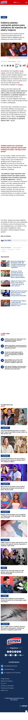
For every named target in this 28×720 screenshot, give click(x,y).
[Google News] (18, 652)
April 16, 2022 (6, 240)
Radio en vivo (4, 690)
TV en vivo (3, 683)
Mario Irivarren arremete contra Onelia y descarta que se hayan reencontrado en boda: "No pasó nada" (13, 488)
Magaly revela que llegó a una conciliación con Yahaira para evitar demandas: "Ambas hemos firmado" (13, 516)
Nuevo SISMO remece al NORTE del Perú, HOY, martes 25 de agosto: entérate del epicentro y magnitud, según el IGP (13, 628)
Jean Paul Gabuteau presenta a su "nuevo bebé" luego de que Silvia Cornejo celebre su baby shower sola (14, 432)
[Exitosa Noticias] (4, 2)
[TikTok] (20, 652)
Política (4, 17)
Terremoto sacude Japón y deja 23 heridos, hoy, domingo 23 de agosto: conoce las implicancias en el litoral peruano (14, 353)
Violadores (3, 251)
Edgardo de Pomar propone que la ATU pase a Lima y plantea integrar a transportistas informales (19, 293)
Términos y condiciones (7, 685)
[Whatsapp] (2, 65)
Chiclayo (20, 84)
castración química (17, 247)
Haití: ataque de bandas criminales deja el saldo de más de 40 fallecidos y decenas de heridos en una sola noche (15, 368)
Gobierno (3, 249)
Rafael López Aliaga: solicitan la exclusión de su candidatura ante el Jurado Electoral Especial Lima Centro (16, 347)
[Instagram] (15, 652)
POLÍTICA (18, 249)
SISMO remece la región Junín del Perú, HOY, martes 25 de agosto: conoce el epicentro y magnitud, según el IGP (14, 544)
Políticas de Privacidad (7, 688)
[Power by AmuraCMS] (23, 706)
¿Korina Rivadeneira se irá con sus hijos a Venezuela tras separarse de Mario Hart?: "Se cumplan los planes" (13, 460)
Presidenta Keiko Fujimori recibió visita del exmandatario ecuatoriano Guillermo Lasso (18, 303)
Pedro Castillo (11, 249)
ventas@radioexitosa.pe (10, 666)
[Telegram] (13, 65)
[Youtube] (13, 652)
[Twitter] (5, 65)
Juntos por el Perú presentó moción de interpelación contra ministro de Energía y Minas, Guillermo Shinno (18, 274)
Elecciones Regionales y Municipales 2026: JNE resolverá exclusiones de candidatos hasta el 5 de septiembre (18, 264)
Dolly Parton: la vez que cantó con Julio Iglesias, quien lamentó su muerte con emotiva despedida (12, 572)
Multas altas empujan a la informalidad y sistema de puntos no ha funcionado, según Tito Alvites (13, 600)
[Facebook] (7, 65)
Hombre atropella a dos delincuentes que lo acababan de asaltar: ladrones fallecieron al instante (15, 340)
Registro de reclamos (7, 681)
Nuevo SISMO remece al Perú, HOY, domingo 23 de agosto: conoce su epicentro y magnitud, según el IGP (14, 361)
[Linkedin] (10, 65)
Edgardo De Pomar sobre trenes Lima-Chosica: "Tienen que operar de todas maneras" (18, 283)
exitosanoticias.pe (9, 669)
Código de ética (5, 678)
